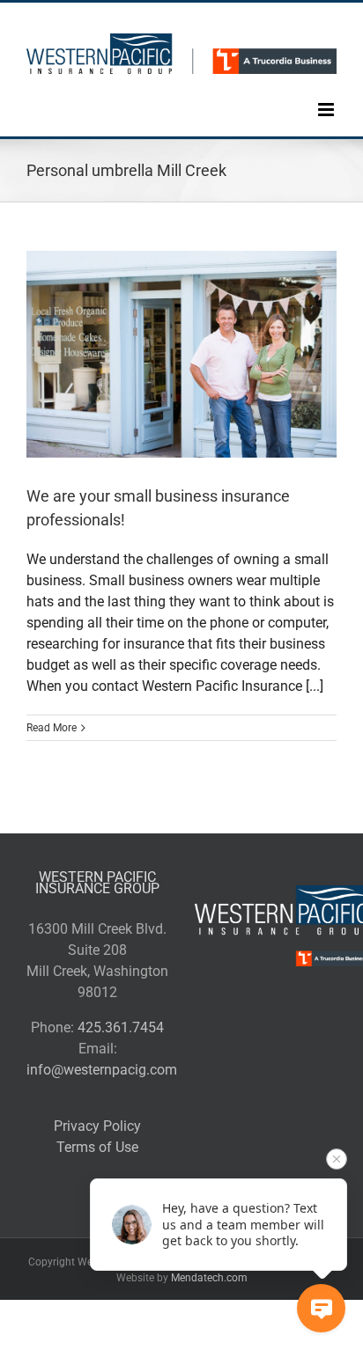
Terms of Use (97, 1147)
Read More (51, 728)
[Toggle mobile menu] (327, 96)
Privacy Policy (97, 1126)
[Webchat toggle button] (321, 1308)
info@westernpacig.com (101, 1069)
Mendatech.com (209, 1278)
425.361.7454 (121, 1027)
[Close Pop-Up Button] (336, 1159)
